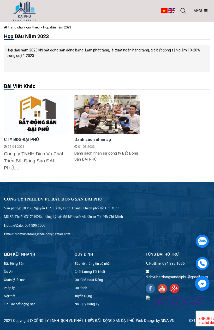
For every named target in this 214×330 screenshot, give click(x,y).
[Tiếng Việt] (164, 10)
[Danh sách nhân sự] (107, 114)
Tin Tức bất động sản (19, 304)
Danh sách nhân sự (92, 139)
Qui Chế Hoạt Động (89, 280)
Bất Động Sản (14, 264)
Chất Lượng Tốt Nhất (90, 272)
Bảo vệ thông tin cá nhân (93, 264)
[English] (171, 10)
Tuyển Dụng (83, 296)
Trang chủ (15, 27)
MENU (199, 11)
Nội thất (9, 296)
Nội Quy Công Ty (87, 304)
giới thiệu (33, 27)
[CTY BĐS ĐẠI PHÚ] (36, 114)
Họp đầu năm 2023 (57, 27)
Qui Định (81, 288)
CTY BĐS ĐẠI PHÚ (21, 139)
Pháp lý (9, 288)
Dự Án (8, 272)
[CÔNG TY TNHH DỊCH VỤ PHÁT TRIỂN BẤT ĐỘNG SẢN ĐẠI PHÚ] (24, 11)
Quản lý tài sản (15, 280)
